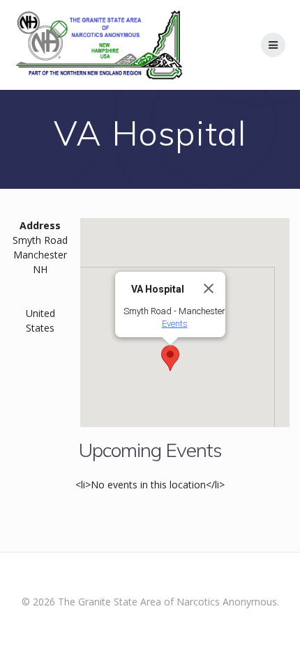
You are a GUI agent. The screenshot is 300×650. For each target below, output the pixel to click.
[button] (170, 358)
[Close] (208, 288)
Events (175, 323)
